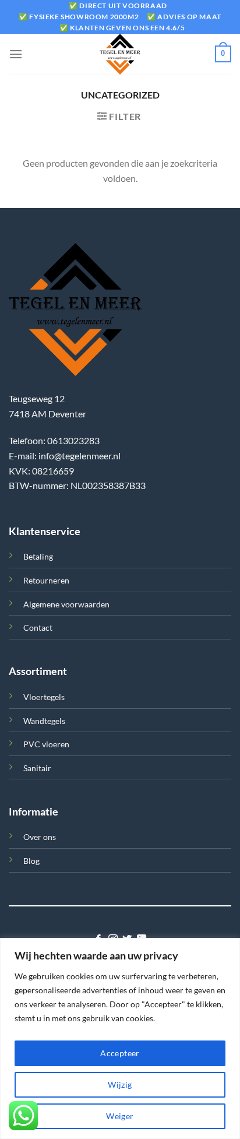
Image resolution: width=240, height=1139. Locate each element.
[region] (120, 1038)
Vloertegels (44, 697)
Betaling (38, 556)
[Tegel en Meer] (120, 54)
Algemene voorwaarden (66, 604)
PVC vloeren (46, 744)
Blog (31, 861)
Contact (37, 627)
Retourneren (46, 580)
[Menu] (16, 54)
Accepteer (120, 1053)
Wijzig (120, 1084)
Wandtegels (44, 721)
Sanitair (37, 768)
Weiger (120, 1116)
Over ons (39, 837)
